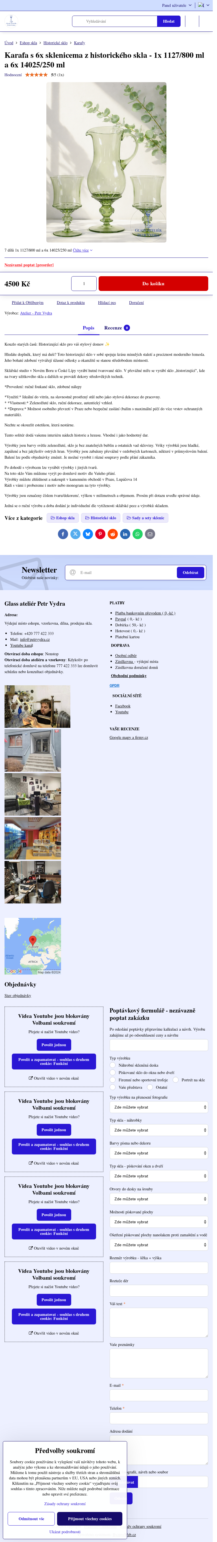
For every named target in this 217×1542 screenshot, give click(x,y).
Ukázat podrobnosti (65, 1531)
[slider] (36, 75)
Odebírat (190, 572)
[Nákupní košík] (192, 21)
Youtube (122, 711)
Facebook (123, 706)
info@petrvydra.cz (35, 639)
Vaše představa (130, 1087)
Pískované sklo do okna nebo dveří (146, 1072)
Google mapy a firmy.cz (129, 737)
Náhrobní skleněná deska (138, 1065)
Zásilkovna (124, 661)
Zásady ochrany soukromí (140, 1526)
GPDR (115, 686)
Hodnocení (13, 74)
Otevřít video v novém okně (56, 1078)
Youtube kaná (21, 645)
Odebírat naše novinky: (40, 577)
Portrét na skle (193, 1079)
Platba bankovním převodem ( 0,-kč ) (145, 613)
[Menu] (206, 21)
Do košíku (153, 283)
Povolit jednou (54, 1045)
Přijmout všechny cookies (90, 1519)
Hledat (169, 21)
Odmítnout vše (31, 1519)
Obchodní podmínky (129, 676)
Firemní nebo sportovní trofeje (143, 1079)
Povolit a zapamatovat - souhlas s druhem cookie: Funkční (53, 1061)
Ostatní (161, 1087)
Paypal (120, 619)
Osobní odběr (126, 655)
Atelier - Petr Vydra (36, 313)
